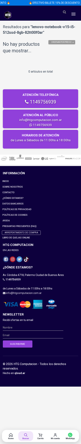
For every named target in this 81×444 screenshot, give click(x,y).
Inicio (5, 181)
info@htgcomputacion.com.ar (40, 120)
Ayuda (6, 220)
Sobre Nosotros (12, 187)
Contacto (8, 192)
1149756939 (42, 102)
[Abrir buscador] (64, 12)
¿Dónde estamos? (13, 198)
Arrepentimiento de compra (21, 232)
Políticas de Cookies (15, 215)
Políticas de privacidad (16, 209)
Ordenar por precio (61, 42)
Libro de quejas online (16, 237)
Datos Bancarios (13, 203)
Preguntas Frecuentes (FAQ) (19, 226)
